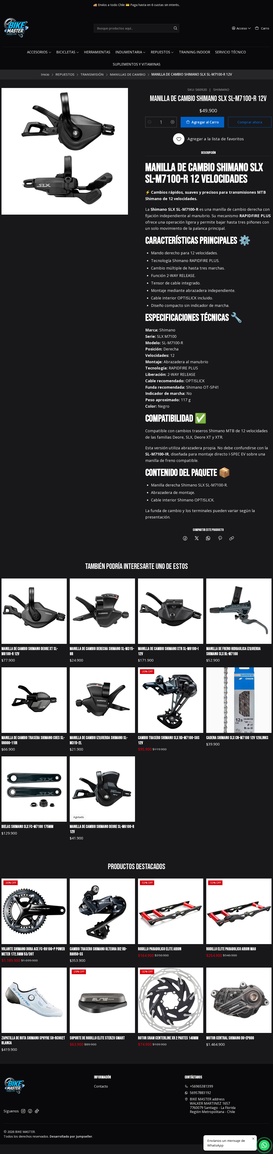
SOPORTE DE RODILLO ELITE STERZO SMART (97, 1038)
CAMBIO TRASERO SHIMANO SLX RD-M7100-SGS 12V (168, 740)
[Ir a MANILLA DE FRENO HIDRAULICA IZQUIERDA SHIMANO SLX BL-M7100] (239, 611)
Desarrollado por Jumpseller (71, 1136)
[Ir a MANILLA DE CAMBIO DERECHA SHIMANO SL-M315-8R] (102, 611)
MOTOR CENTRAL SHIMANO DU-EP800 (230, 1038)
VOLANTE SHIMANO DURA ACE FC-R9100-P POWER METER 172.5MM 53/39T (33, 952)
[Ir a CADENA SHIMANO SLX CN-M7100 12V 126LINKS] (239, 700)
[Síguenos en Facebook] (30, 1111)
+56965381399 (201, 1086)
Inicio (45, 74)
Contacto (101, 1086)
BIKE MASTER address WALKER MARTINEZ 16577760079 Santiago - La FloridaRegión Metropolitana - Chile (212, 1105)
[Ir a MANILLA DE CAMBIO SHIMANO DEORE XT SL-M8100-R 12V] (34, 611)
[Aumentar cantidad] (172, 122)
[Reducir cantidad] (149, 122)
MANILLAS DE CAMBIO (127, 74)
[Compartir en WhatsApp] (208, 539)
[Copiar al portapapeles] (232, 539)
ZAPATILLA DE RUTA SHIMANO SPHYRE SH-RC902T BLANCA (33, 1041)
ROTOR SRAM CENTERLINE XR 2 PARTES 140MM (168, 1038)
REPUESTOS (64, 74)
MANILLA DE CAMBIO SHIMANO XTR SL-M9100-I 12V (168, 651)
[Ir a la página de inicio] (16, 28)
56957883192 (200, 1092)
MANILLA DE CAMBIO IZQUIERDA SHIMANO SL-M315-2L (99, 740)
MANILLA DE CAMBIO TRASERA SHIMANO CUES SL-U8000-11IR (33, 740)
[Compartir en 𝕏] (197, 539)
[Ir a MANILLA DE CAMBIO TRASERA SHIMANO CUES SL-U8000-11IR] (34, 700)
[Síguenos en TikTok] (37, 1111)
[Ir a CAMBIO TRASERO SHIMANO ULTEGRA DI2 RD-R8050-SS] (102, 911)
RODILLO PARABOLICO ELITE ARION (159, 949)
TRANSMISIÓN (92, 74)
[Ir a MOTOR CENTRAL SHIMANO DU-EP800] (239, 1000)
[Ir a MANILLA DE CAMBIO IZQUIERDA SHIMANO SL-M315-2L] (102, 700)
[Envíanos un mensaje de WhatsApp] (264, 1145)
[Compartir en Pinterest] (220, 539)
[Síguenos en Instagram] (23, 1111)
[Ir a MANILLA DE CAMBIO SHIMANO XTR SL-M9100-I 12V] (170, 611)
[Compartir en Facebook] (185, 539)
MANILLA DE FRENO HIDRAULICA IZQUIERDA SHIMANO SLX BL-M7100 (233, 651)
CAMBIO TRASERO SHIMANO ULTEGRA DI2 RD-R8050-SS (98, 952)
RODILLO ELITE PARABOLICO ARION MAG (231, 949)
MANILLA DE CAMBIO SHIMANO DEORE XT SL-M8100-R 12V (29, 651)
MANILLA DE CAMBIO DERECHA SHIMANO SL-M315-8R (102, 651)
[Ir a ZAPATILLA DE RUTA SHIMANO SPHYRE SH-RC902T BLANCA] (34, 1000)
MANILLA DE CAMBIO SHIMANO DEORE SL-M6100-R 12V (102, 829)
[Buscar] (175, 28)
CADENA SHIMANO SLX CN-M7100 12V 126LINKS (237, 737)
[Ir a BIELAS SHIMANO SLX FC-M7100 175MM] (34, 789)
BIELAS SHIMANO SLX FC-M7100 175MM (27, 826)
